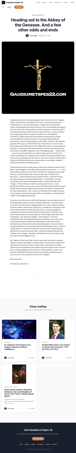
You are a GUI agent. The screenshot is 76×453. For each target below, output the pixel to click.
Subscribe (19, 7)
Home (38, 2)
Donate (72, 2)
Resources (58, 2)
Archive (44, 2)
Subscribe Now (38, 438)
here (58, 169)
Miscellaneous (38, 15)
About (50, 2)
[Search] (3, 7)
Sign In (9, 7)
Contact (65, 2)
